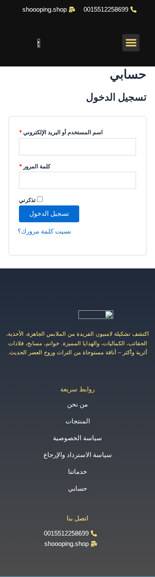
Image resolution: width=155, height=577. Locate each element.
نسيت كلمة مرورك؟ (44, 231)
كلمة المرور (34, 165)
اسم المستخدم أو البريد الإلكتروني (61, 131)
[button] (131, 43)
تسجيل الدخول (49, 214)
